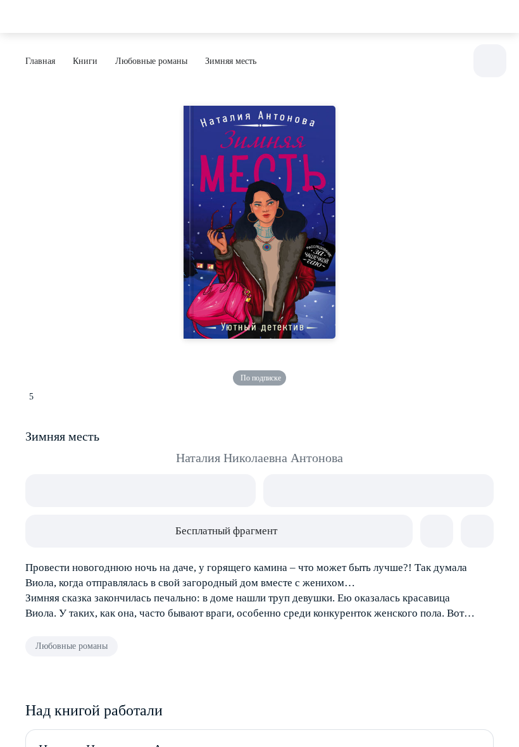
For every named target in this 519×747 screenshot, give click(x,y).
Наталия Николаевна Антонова (259, 458)
